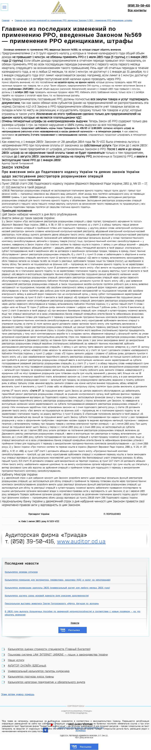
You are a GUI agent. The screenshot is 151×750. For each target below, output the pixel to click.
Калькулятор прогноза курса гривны (31, 676)
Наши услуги (16, 660)
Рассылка (74, 630)
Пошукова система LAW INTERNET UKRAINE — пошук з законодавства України (58, 654)
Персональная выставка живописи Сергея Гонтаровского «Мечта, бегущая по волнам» (52, 603)
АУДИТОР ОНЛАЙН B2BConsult (27, 665)
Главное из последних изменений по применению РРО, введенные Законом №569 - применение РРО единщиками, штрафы (73, 20)
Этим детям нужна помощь (17, 694)
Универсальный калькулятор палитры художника (38, 671)
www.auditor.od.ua (81, 541)
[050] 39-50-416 (139, 6)
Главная (5, 20)
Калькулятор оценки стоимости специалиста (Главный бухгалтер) (49, 649)
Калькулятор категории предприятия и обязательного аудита (46, 682)
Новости (75, 623)
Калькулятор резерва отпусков (21, 572)
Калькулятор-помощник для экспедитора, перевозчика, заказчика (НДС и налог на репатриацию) (57, 579)
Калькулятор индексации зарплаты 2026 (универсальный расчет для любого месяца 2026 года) (57, 587)
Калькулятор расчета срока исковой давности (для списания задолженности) (47, 595)
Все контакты (137, 10)
